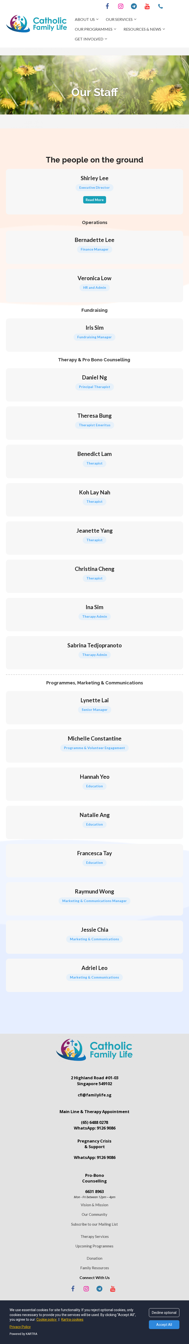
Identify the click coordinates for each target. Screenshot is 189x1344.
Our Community (94, 1214)
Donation (94, 1258)
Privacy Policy (20, 1327)
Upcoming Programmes (94, 1246)
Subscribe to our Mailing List (94, 1224)
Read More (95, 200)
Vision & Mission (94, 1205)
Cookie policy (46, 1319)
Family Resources (94, 1268)
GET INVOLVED (89, 39)
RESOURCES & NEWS (142, 29)
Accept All (164, 1325)
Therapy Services (94, 1236)
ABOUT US (85, 19)
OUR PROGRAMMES (93, 29)
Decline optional (164, 1313)
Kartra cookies (72, 1319)
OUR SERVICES (119, 19)
